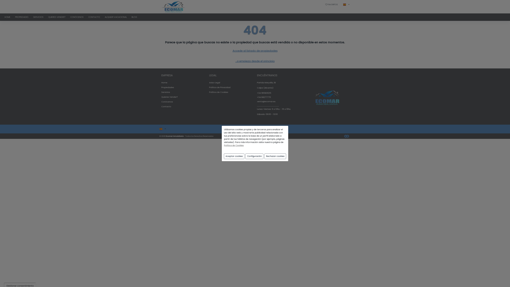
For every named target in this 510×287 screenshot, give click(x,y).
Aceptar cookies (234, 156)
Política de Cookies (234, 145)
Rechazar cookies (275, 156)
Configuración (254, 156)
